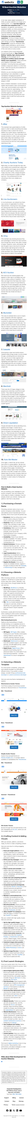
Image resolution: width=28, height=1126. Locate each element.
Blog (14, 1101)
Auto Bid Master (10, 459)
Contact (7, 1101)
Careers (21, 1097)
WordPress (14, 587)
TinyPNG (19, 954)
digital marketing (13, 1043)
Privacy (6, 1105)
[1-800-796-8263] (18, 2)
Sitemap (21, 1101)
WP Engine (14, 632)
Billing (14, 1097)
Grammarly (12, 910)
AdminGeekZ (7, 655)
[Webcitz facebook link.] (7, 1110)
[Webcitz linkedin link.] (17, 1110)
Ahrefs (13, 886)
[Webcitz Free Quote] (22, 2)
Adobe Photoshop (11, 947)
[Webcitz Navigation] (25, 2)
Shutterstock (14, 936)
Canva (20, 947)
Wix (8, 602)
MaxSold (7, 386)
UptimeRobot (9, 1010)
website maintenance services (12, 1020)
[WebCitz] (7, 2)
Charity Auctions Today (13, 162)
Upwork (14, 1022)
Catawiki (6, 349)
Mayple (6, 988)
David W (15, 11)
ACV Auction (8, 272)
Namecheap (8, 567)
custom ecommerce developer (17, 675)
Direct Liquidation (10, 423)
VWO (15, 995)
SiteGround (14, 641)
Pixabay (6, 936)
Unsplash (19, 935)
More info (14, 715)
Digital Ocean (16, 648)
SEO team (17, 977)
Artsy (5, 236)
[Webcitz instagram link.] (11, 1110)
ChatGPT (8, 915)
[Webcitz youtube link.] (20, 1110)
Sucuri (13, 1004)
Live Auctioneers (10, 199)
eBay (5, 124)
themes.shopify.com (7, 757)
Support (6, 1097)
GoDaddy (23, 565)
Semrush (19, 886)
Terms (18, 1105)
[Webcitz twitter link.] (14, 1110)
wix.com (14, 829)
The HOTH (14, 979)
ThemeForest (22, 687)
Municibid (7, 313)
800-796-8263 (16, 1094)
